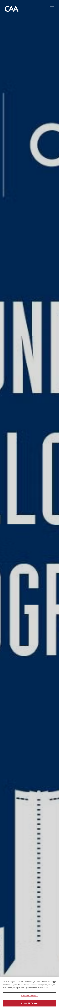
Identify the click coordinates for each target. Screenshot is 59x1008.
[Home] (11, 9)
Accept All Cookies (29, 1003)
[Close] (54, 982)
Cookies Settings (29, 995)
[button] (52, 8)
